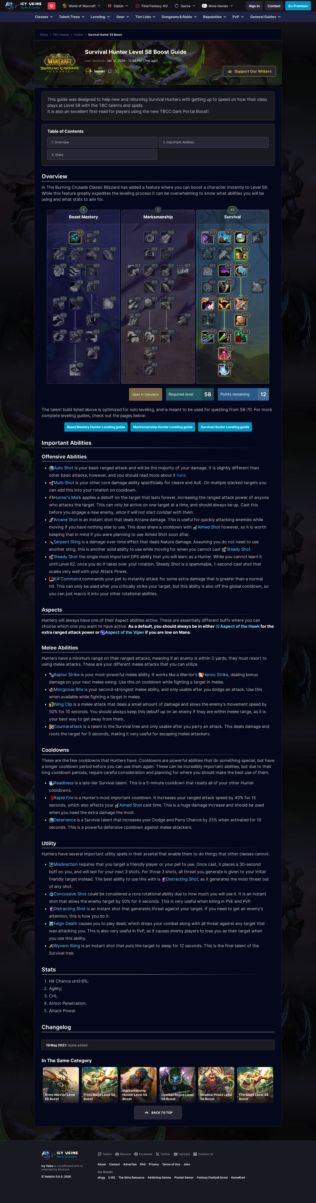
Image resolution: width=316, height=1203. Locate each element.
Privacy (154, 1164)
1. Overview (60, 142)
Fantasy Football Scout (212, 1177)
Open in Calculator (145, 394)
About (102, 1164)
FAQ (143, 1164)
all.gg (101, 1177)
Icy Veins (47, 1166)
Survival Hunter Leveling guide (225, 427)
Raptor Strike (67, 674)
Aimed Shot (209, 527)
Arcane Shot (66, 519)
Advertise (130, 1164)
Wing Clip (63, 704)
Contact (114, 1164)
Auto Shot (63, 467)
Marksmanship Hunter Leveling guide (162, 427)
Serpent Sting (67, 541)
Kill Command (67, 578)
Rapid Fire (63, 797)
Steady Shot (238, 549)
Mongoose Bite (68, 689)
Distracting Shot (182, 879)
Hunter (78, 34)
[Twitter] (116, 71)
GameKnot (238, 1177)
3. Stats (57, 155)
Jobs (186, 1164)
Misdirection (66, 864)
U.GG (111, 1177)
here (181, 475)
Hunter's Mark (67, 497)
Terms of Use (171, 1164)
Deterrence (65, 819)
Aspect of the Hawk (240, 626)
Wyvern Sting (67, 945)
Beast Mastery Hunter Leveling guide (96, 427)
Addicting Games (159, 1177)
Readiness (64, 782)
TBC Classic (61, 34)
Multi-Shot (64, 482)
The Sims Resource (131, 1177)
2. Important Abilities (178, 142)
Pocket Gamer (184, 1177)
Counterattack (68, 726)
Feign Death (65, 923)
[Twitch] (110, 71)
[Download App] (52, 5)
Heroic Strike (215, 674)
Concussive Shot (70, 893)
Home (44, 34)
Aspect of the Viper (124, 632)
